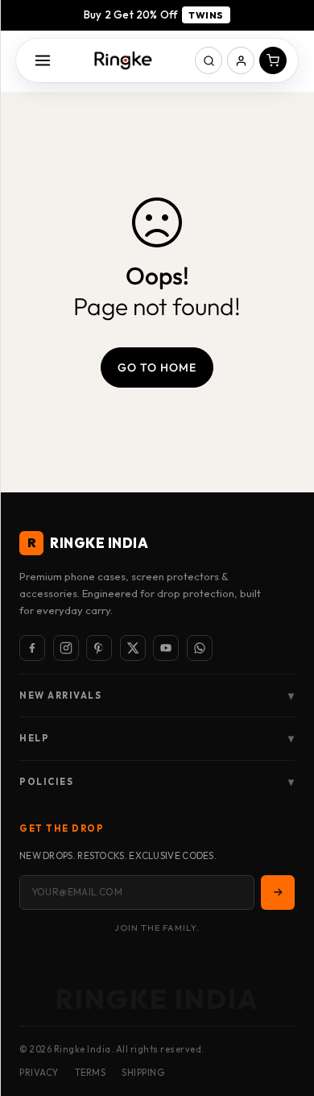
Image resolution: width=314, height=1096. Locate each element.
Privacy (39, 1072)
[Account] (240, 60)
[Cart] (273, 60)
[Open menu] (42, 60)
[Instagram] (66, 648)
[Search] (208, 60)
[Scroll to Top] (285, 1010)
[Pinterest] (99, 648)
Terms (90, 1072)
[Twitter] (133, 648)
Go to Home (157, 367)
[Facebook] (32, 648)
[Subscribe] (278, 892)
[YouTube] (166, 648)
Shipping (143, 1072)
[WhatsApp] (200, 648)
